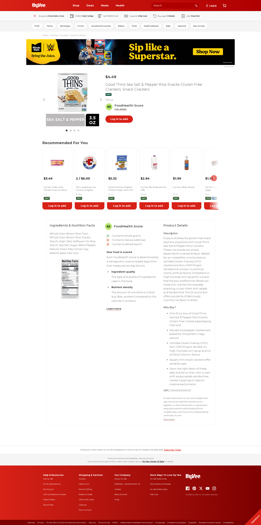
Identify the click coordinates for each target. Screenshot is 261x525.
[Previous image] (44, 99)
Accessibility (228, 522)
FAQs (116, 499)
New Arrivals (199, 26)
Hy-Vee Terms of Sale (153, 461)
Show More (169, 419)
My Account (48, 489)
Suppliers (192, 522)
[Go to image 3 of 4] (74, 130)
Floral (134, 26)
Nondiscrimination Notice (210, 522)
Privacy (40, 522)
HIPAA (115, 522)
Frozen (80, 26)
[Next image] (101, 99)
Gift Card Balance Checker (54, 494)
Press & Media (49, 499)
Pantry (50, 26)
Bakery (121, 26)
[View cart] (224, 6)
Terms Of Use (104, 522)
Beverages (65, 26)
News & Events (120, 494)
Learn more (114, 308)
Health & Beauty (151, 26)
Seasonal (182, 26)
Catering (83, 505)
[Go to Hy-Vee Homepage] (39, 5)
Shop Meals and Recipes (160, 484)
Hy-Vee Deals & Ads (158, 479)
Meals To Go (84, 484)
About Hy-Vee (120, 479)
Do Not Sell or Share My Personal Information (66, 522)
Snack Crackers (77, 35)
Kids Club (154, 494)
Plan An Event (85, 510)
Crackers (64, 35)
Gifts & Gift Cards (86, 499)
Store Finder (48, 505)
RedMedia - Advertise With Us (127, 484)
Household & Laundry (101, 26)
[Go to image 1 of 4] (67, 130)
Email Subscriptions (52, 484)
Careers (117, 489)
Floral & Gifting (85, 489)
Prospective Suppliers (176, 522)
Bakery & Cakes (85, 494)
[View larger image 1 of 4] (72, 99)
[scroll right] (214, 178)
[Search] (196, 5)
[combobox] (175, 5)
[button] (120, 109)
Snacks (54, 35)
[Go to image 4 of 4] (78, 130)
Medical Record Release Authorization (136, 522)
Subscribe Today (172, 450)
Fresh (37, 26)
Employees (160, 522)
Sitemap (31, 522)
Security (92, 522)
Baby (168, 26)
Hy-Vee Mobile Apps (158, 489)
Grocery (82, 479)
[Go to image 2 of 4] (70, 130)
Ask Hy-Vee (48, 479)
